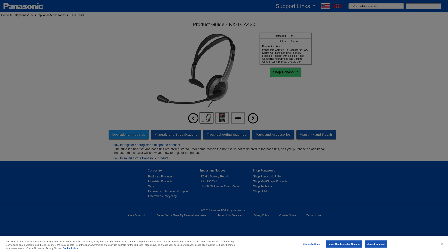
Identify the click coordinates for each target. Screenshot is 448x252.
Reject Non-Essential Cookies (344, 244)
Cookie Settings (311, 244)
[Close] (442, 244)
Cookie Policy (70, 248)
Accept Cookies (375, 244)
